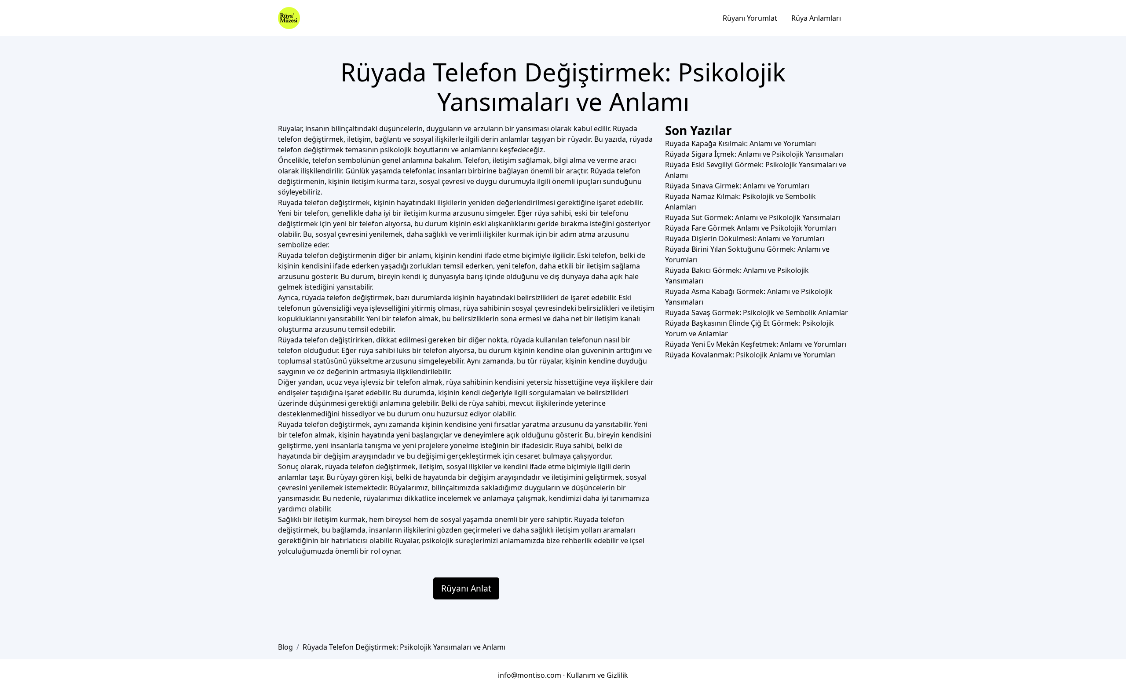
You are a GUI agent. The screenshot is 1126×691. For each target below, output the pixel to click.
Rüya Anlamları (816, 18)
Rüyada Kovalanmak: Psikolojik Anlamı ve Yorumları (750, 355)
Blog (285, 647)
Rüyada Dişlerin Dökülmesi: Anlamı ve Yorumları (744, 238)
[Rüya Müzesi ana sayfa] (289, 18)
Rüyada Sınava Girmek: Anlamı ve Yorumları (737, 186)
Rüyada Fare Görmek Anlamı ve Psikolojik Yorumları (751, 228)
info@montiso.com (529, 675)
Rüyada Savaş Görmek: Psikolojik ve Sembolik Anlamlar (756, 312)
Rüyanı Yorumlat (750, 18)
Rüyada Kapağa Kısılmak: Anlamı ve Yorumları (740, 143)
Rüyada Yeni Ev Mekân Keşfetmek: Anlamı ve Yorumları (755, 344)
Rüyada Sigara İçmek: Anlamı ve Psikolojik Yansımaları (754, 154)
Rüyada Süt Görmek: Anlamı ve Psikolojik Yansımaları (753, 217)
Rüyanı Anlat (466, 588)
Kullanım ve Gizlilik (597, 675)
